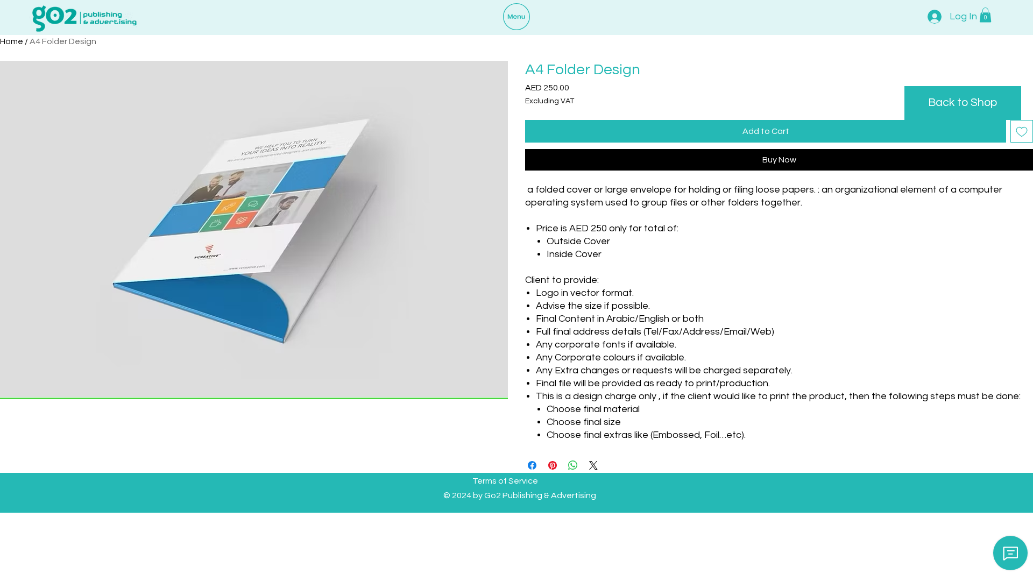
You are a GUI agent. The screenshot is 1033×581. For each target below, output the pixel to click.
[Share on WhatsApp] (573, 465)
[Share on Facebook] (532, 465)
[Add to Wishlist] (1021, 131)
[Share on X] (593, 465)
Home (11, 41)
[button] (985, 15)
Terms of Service (505, 481)
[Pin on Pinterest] (552, 465)
